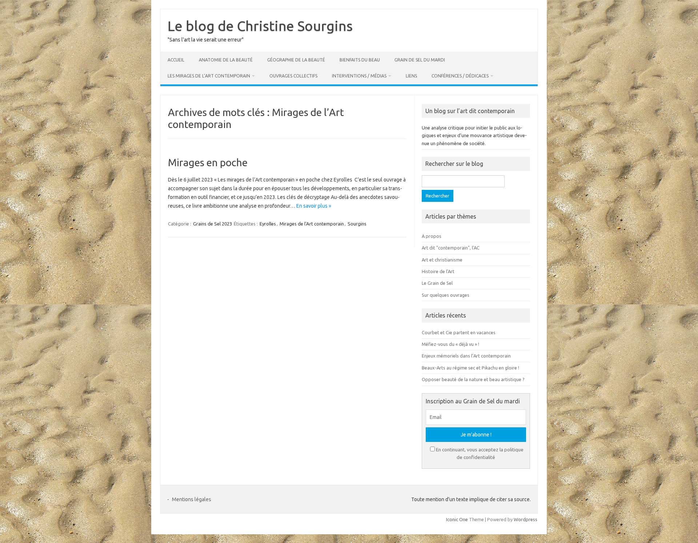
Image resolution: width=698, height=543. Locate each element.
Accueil (176, 59)
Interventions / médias (359, 75)
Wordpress (525, 519)
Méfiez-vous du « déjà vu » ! (450, 344)
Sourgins (357, 223)
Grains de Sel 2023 (212, 223)
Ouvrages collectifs (293, 75)
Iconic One (457, 519)
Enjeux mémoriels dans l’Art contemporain (466, 355)
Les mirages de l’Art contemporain (209, 75)
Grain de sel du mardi (419, 59)
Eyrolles (268, 223)
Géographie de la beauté (296, 59)
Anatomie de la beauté (226, 59)
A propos (431, 236)
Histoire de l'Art (438, 271)
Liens (411, 75)
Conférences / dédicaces (460, 75)
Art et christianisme (442, 259)
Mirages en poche (208, 162)
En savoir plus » (313, 206)
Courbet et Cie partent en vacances (459, 332)
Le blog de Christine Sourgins (260, 25)
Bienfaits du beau (360, 59)
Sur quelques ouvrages (445, 295)
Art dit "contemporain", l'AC (451, 247)
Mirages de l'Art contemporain (312, 223)
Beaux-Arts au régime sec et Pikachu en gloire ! (470, 367)
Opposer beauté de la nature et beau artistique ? (473, 379)
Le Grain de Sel (437, 283)
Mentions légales (191, 499)
